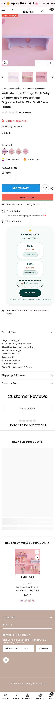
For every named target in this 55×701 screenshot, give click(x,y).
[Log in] (43, 10)
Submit (43, 648)
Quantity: (6, 173)
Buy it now (27, 197)
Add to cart (20, 188)
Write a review (27, 408)
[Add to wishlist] (45, 188)
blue (25, 600)
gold (29, 600)
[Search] (12, 10)
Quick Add (27, 577)
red (21, 600)
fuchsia (33, 600)
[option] (27, 40)
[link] (27, 523)
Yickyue (27, 583)
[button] (45, 63)
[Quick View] (37, 557)
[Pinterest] (6, 660)
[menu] (3, 10)
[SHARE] (51, 188)
